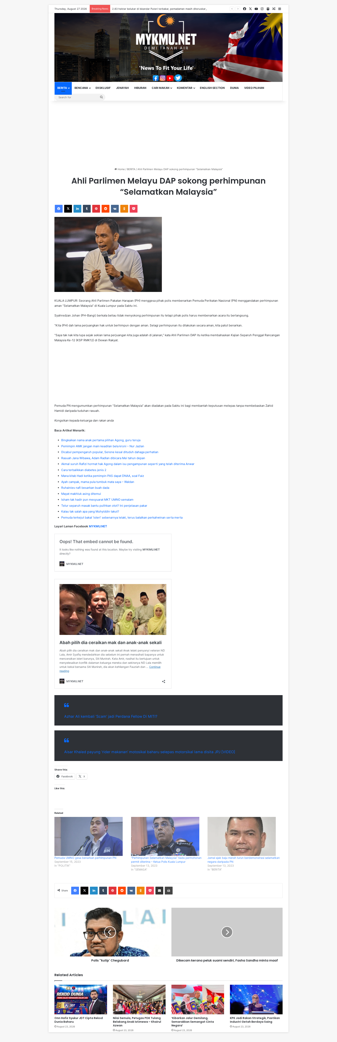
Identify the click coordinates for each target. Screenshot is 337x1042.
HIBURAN (140, 87)
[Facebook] (59, 209)
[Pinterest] (96, 209)
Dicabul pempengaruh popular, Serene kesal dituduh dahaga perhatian (109, 452)
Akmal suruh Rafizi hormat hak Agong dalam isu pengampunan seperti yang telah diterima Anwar (127, 464)
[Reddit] (105, 209)
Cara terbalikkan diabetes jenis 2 (83, 470)
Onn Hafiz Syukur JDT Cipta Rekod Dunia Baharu (78, 1020)
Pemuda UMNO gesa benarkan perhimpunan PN (85, 857)
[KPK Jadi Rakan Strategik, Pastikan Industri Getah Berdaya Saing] (256, 999)
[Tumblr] (87, 209)
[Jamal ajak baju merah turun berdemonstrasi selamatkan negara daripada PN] (244, 836)
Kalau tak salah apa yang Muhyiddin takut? (90, 511)
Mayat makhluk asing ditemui (81, 494)
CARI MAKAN (160, 87)
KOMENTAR (184, 87)
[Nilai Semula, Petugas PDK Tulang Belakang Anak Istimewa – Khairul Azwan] (139, 999)
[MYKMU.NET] (168, 47)
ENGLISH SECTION (212, 87)
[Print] (169, 890)
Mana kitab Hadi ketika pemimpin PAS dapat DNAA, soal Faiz (102, 476)
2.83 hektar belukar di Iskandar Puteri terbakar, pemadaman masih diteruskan (159, 8)
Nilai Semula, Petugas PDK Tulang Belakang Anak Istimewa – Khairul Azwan (137, 1021)
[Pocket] (133, 209)
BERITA (62, 87)
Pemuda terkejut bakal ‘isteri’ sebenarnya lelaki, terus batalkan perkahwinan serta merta (122, 517)
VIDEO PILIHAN (254, 87)
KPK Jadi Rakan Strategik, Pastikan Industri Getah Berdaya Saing (255, 1020)
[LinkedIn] (77, 209)
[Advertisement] (168, 134)
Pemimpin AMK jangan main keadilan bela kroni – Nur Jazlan (102, 446)
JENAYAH (122, 87)
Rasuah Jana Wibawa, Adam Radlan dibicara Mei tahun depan (103, 458)
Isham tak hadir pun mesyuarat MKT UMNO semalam (97, 499)
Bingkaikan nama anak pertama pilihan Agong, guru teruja (100, 440)
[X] (68, 209)
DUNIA (234, 87)
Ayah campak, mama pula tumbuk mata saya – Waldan (97, 482)
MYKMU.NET (98, 526)
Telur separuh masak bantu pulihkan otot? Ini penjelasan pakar (104, 505)
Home (121, 169)
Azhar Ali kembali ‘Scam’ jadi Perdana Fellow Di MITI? (110, 716)
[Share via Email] (159, 890)
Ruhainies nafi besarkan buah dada (85, 488)
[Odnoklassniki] (124, 209)
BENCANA (81, 87)
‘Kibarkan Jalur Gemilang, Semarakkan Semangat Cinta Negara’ (192, 1021)
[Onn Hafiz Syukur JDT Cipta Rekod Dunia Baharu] (80, 999)
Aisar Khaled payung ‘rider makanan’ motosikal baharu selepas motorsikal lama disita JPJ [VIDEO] (149, 752)
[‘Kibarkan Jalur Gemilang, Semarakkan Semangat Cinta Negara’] (197, 999)
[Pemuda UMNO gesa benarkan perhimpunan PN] (90, 836)
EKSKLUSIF (103, 87)
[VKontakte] (115, 209)
